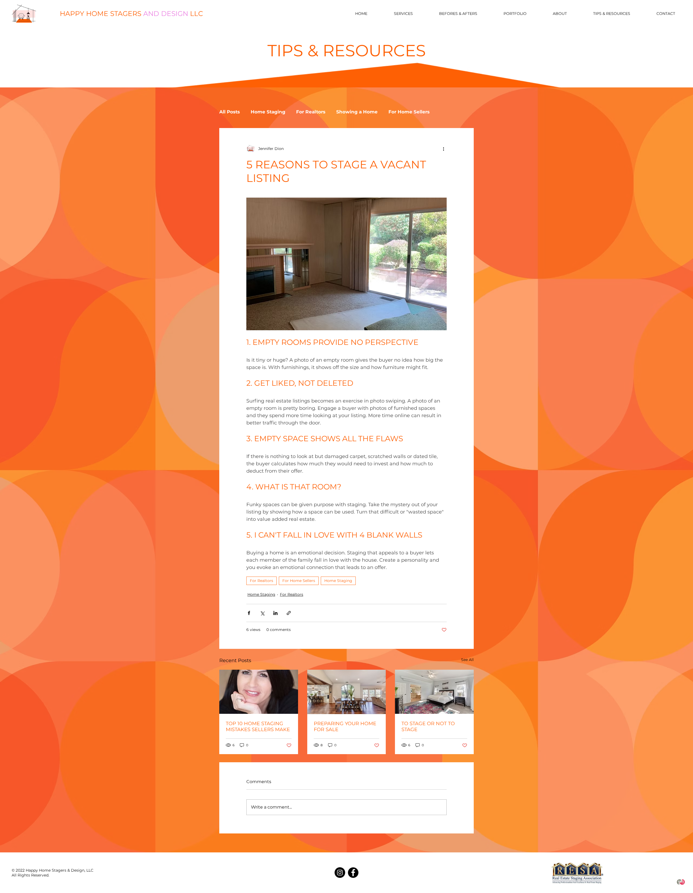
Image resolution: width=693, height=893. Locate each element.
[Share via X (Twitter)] (262, 613)
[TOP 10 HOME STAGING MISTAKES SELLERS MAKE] (258, 692)
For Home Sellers (409, 112)
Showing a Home (357, 112)
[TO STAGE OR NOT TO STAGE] (434, 692)
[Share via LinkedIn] (275, 613)
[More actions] (443, 148)
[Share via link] (288, 613)
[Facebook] (353, 872)
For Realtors (310, 112)
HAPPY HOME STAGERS (131, 13)
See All (467, 659)
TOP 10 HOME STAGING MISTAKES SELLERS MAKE (258, 726)
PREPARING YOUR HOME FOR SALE (345, 726)
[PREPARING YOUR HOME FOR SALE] (346, 692)
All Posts (229, 112)
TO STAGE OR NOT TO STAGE (428, 726)
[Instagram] (340, 872)
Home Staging (268, 112)
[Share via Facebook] (248, 613)
